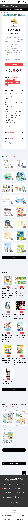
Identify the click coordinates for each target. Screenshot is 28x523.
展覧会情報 (7, 488)
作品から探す (20, 485)
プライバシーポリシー (21, 515)
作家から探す (7, 485)
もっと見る (7, 127)
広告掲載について (11, 515)
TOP (2, 12)
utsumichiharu (7, 12)
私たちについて (21, 492)
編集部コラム (20, 488)
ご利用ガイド (7, 492)
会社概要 (4, 515)
